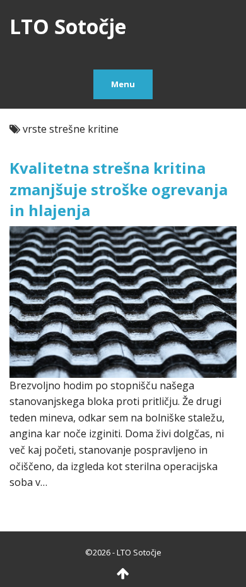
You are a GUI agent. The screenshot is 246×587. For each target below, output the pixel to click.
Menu (123, 84)
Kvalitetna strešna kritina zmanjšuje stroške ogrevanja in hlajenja (118, 189)
